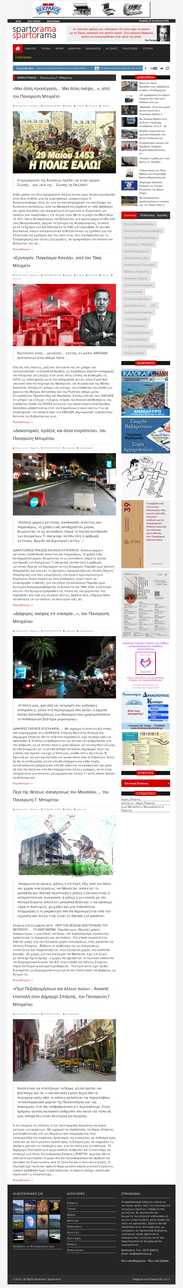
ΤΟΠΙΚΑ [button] (45, 48)
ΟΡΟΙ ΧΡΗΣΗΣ (34, 21)
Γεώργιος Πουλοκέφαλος (138, 346)
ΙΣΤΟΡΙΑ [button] (148, 48)
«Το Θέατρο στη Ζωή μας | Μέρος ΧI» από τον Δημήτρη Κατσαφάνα (84, 68)
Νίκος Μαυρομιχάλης (136, 251)
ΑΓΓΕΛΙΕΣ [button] (112, 48)
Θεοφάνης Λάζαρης (135, 278)
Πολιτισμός (74, 1238)
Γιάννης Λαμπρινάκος (137, 332)
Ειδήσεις (72, 1203)
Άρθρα (69, 105)
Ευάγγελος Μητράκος (136, 298)
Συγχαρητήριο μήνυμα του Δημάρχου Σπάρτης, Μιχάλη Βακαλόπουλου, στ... (154, 148)
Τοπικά (71, 1209)
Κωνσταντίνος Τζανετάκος (139, 264)
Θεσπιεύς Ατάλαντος (136, 271)
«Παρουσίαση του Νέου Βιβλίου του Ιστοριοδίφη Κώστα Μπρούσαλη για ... (153, 174)
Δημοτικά (70, 447)
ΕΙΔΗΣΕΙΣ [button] (30, 48)
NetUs (166, 1279)
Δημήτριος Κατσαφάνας (138, 312)
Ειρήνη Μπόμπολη (134, 305)
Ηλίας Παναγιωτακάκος (138, 285)
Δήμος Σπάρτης (131, 799)
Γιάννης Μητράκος (134, 325)
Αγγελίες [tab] (162, 215)
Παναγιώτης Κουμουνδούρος (140, 237)
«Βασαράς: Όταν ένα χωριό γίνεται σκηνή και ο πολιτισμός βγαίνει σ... (154, 111)
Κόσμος (105, 275)
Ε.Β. (153, 305)
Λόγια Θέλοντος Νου (136, 258)
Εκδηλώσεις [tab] (147, 215)
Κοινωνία (93, 105)
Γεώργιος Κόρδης (134, 353)
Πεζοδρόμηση (86, 447)
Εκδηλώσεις (74, 1226)
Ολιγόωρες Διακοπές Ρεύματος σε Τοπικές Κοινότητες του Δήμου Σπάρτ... (151, 187)
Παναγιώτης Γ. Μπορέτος (27, 105)
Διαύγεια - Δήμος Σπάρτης (138, 803)
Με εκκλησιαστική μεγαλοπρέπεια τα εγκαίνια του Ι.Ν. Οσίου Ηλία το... (154, 201)
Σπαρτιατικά (75, 1250)
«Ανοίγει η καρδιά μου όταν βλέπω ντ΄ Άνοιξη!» (154, 160)
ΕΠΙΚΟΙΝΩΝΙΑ (53, 21)
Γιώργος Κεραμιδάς (136, 319)
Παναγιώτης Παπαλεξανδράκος (142, 230)
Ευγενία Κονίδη (133, 292)
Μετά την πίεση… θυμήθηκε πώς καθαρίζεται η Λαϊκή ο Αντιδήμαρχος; (154, 87)
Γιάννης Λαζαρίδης (135, 339)
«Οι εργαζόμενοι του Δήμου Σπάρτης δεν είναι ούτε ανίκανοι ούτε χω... (154, 99)
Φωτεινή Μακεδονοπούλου (139, 224)
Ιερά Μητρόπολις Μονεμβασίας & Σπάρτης (142, 808)
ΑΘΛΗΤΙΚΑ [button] (74, 48)
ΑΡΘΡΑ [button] (59, 48)
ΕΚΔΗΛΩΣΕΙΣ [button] (93, 48)
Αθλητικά (73, 1220)
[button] (23, 57)
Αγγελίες (73, 1232)
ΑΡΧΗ (18, 21)
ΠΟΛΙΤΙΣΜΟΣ (130, 48)
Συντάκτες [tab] (130, 215)
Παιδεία (106, 105)
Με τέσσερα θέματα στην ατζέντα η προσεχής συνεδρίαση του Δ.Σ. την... (154, 122)
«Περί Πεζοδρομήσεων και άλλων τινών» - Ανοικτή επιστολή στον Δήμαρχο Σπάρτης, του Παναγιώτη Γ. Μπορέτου (62, 996)
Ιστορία (80, 105)
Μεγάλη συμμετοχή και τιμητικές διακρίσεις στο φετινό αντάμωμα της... (152, 134)
